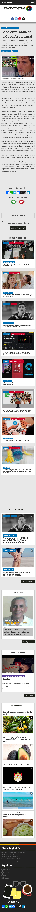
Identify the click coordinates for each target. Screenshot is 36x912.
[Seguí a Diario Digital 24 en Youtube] (19, 19)
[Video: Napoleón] (18, 664)
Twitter (6, 872)
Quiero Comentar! (18, 228)
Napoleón (6, 679)
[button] (23, 19)
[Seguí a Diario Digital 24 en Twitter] (16, 19)
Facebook (7, 869)
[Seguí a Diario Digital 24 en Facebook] (12, 19)
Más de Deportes (27, 582)
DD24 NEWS (6, 2)
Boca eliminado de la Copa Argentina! (16, 34)
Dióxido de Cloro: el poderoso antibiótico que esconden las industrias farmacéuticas (16, 632)
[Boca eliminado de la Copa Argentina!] (18, 66)
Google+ (7, 875)
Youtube (7, 878)
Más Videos (29, 695)
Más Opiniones (28, 642)
